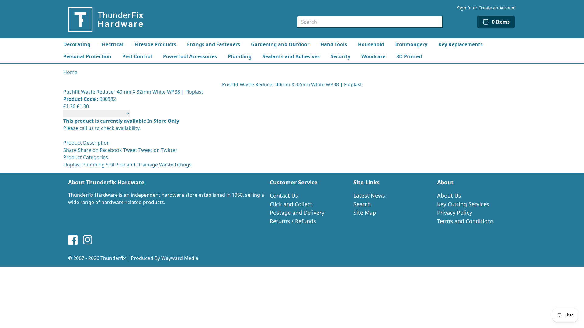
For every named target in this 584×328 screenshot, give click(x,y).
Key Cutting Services (463, 204)
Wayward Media (179, 258)
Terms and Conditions (465, 221)
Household (371, 44)
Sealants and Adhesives (291, 56)
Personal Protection (87, 56)
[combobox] (370, 22)
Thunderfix (113, 258)
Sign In (464, 8)
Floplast (72, 164)
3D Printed (409, 56)
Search (362, 204)
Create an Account (497, 8)
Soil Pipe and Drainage (132, 164)
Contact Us (284, 195)
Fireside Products (155, 44)
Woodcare (373, 56)
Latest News (369, 195)
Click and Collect (291, 204)
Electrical (112, 44)
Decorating (76, 44)
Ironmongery (411, 44)
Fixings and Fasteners (213, 44)
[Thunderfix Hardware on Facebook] (73, 240)
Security (340, 56)
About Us (449, 195)
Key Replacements (460, 44)
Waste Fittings (175, 164)
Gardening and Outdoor (280, 44)
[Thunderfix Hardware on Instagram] (87, 240)
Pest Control (137, 56)
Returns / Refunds (293, 221)
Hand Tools (333, 44)
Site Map (364, 212)
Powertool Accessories (190, 56)
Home (70, 72)
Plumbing (240, 56)
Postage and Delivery (297, 212)
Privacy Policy (454, 212)
